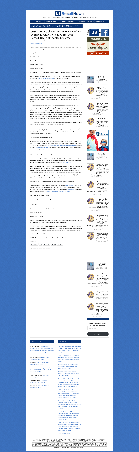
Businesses (39, 43)
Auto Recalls (89, 21)
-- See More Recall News (64, 433)
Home (36, 21)
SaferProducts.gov (67, 162)
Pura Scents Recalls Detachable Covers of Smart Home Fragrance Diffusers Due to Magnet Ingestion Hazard (102, 122)
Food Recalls (81, 21)
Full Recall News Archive (50, 21)
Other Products (99, 21)
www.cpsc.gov (70, 189)
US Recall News (69, 13)
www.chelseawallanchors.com (46, 78)
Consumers (33, 43)
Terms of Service (76, 447)
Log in (83, 447)
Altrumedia (67, 447)
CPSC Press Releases (44, 248)
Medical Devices (71, 21)
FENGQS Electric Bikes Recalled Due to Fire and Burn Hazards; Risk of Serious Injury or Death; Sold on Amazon (102, 235)
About (40, 21)
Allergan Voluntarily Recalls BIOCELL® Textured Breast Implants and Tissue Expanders (41, 369)
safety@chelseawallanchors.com (42, 147)
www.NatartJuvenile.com (69, 145)
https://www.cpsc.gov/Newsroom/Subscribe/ (58, 191)
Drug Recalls (62, 21)
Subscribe (97, 334)
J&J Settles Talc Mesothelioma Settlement (102, 78)
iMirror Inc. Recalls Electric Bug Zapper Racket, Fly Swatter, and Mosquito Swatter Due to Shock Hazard (68, 373)
